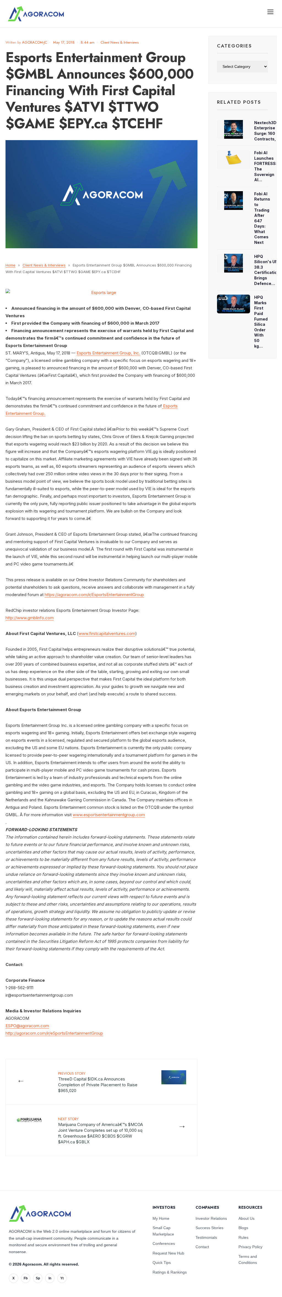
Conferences (164, 1243)
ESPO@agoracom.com (27, 1025)
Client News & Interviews (120, 42)
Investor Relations (211, 1218)
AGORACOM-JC (34, 42)
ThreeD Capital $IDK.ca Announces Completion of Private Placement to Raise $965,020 (97, 1082)
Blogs (243, 1228)
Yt (62, 1278)
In (49, 1278)
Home (10, 265)
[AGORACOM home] (36, 14)
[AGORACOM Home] (40, 1213)
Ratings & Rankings (170, 1272)
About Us (246, 1218)
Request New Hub (168, 1253)
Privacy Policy (250, 1247)
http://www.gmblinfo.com (30, 617)
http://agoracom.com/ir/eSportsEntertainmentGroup (54, 1033)
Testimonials (206, 1237)
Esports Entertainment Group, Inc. (108, 353)
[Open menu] (270, 12)
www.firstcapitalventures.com (106, 633)
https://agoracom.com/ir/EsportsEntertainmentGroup (94, 594)
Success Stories (209, 1228)
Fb (26, 1278)
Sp (38, 1278)
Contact (202, 1247)
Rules (243, 1237)
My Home (161, 1218)
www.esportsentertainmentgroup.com (109, 814)
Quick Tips (162, 1262)
